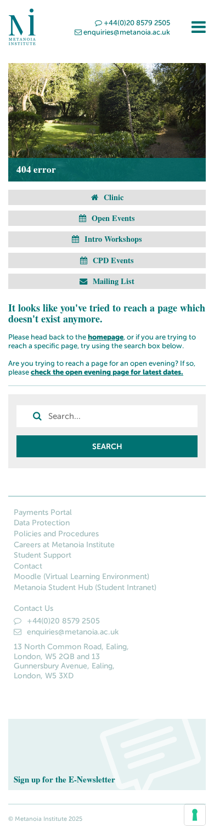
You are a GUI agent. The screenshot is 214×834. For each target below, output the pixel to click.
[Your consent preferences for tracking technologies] (194, 814)
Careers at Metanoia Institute (64, 545)
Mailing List (112, 281)
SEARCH (107, 446)
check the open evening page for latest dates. (107, 372)
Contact (28, 566)
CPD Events (112, 260)
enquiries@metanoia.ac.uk (126, 32)
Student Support (42, 555)
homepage (105, 337)
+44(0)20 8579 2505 (137, 23)
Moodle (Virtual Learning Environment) (81, 576)
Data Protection (42, 523)
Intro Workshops (112, 239)
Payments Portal (43, 512)
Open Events (112, 218)
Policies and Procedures (56, 534)
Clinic (112, 197)
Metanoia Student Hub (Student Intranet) (85, 587)
